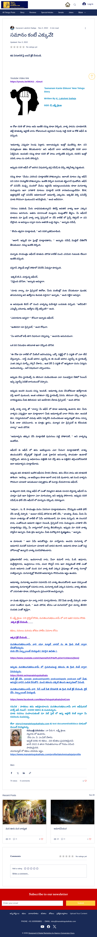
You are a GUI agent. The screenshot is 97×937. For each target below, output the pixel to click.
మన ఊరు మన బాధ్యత (16, 829)
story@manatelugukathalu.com (63, 921)
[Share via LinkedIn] (24, 773)
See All (91, 795)
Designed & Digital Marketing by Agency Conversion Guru (51, 933)
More (80, 12)
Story (22, 12)
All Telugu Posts (9, 12)
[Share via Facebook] (11, 773)
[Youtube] (42, 927)
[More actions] (85, 27)
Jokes (71, 12)
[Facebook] (48, 927)
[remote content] (32, 67)
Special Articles (47, 12)
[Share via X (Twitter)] (17, 773)
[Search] (74, 4)
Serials (61, 12)
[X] (55, 927)
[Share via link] (30, 773)
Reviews (32, 12)
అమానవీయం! (60, 829)
